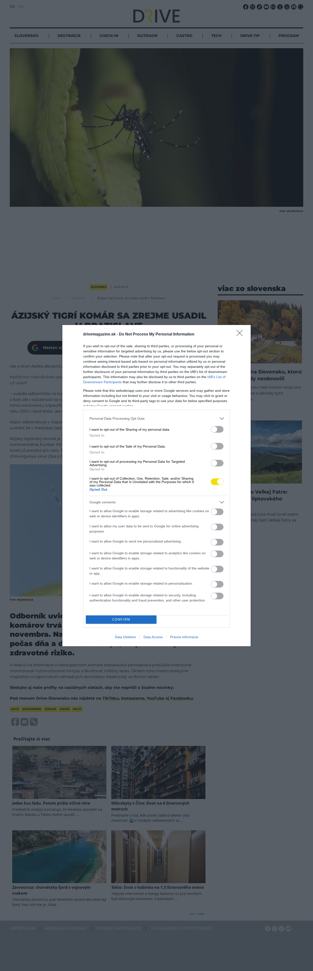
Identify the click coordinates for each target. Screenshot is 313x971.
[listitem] (156, 418)
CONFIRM (121, 619)
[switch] (217, 429)
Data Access (153, 637)
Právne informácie (184, 637)
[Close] (241, 334)
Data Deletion (125, 637)
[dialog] (156, 485)
